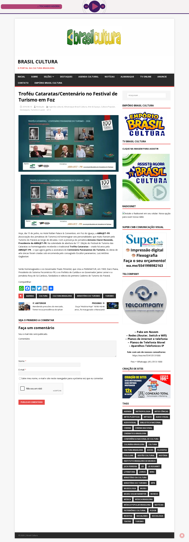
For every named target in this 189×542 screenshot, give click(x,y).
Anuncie (162, 76)
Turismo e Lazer (38, 109)
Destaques (66, 76)
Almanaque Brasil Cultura (75, 106)
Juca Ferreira (130, 466)
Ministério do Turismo (88, 296)
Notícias (110, 76)
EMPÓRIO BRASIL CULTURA (48, 82)
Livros (142, 472)
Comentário (24, 338)
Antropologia (143, 411)
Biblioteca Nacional (150, 422)
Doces (150, 450)
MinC (152, 472)
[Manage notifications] (182, 535)
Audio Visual (162, 417)
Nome (21, 361)
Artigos (148, 417)
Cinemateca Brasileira (135, 433)
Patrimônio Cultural (135, 510)
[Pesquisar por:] (146, 95)
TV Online (145, 76)
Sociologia (157, 516)
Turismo (109, 296)
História (163, 455)
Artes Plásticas (132, 417)
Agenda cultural (88, 76)
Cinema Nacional (143, 428)
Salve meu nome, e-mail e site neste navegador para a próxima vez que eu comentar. (62, 378)
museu (143, 488)
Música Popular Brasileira (137, 505)
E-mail (21, 369)
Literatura (129, 472)
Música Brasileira (144, 499)
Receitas (128, 516)
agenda (30, 296)
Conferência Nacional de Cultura (141, 439)
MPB (153, 483)
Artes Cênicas (161, 411)
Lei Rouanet (154, 466)
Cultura (43, 296)
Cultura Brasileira (62, 296)
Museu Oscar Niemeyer (135, 494)
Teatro (127, 521)
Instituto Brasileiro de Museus (139, 461)
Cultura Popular (108, 106)
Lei (142, 466)
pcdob (153, 510)
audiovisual (130, 422)
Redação (40, 106)
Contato (23, 82)
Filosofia (162, 450)
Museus (154, 494)
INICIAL (21, 76)
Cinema (127, 428)
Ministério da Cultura (135, 477)
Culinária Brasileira (134, 444)
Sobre (34, 76)
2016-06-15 (27, 106)
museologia (130, 488)
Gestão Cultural (146, 455)
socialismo (142, 516)
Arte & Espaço (94, 106)
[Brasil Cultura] (94, 53)
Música (127, 499)
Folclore (128, 455)
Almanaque (127, 76)
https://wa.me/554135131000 (146, 355)
